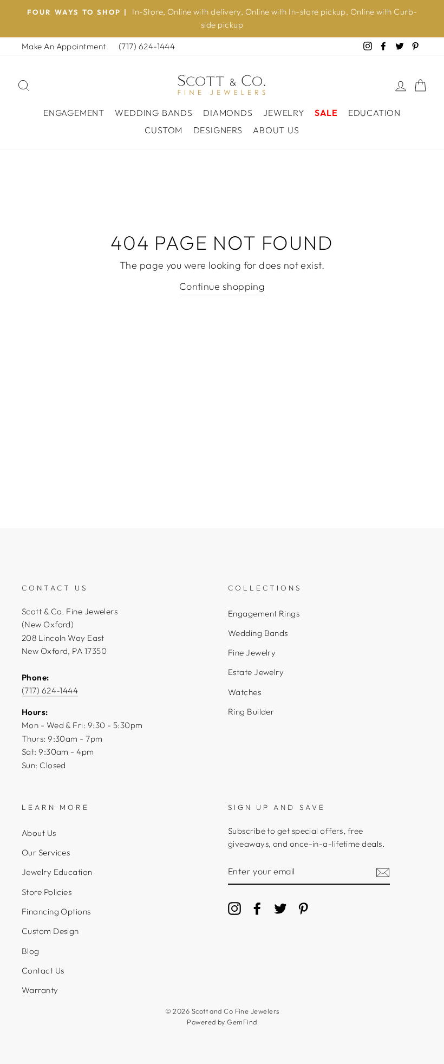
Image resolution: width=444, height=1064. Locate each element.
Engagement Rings (263, 613)
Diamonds (227, 112)
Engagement (74, 112)
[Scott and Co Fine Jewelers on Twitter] (280, 907)
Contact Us (43, 970)
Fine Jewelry (252, 652)
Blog (31, 951)
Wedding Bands (153, 112)
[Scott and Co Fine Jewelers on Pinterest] (303, 907)
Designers (218, 130)
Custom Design (50, 931)
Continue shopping (222, 286)
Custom (163, 130)
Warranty (40, 990)
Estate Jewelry (256, 672)
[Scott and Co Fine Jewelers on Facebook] (257, 907)
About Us (276, 130)
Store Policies (46, 892)
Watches (244, 692)
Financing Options (56, 911)
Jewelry (283, 112)
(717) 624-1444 (147, 46)
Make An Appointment (64, 46)
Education (374, 112)
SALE (326, 112)
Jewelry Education (57, 872)
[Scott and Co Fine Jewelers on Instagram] (234, 907)
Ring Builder (251, 711)
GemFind (242, 1021)
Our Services (46, 852)
